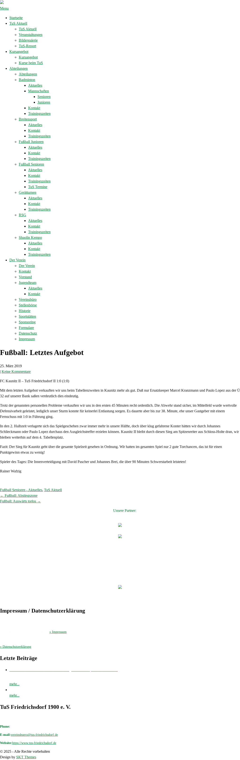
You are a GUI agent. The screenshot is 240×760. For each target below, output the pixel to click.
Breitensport (28, 119)
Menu (4, 8)
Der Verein (17, 260)
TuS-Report (27, 46)
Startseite (16, 18)
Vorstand (25, 277)
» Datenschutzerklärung (15, 646)
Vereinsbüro (28, 299)
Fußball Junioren (31, 142)
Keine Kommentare (16, 372)
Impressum (27, 339)
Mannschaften (38, 91)
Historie (24, 311)
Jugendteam (27, 283)
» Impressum (58, 632)
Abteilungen (18, 68)
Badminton (27, 80)
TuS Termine (37, 187)
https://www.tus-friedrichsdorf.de (34, 743)
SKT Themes (26, 757)
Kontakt (34, 108)
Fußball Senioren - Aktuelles (21, 490)
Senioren (44, 97)
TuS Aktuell (18, 23)
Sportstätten (27, 316)
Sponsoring (27, 322)
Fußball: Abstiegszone (19, 496)
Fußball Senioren (31, 164)
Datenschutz (28, 333)
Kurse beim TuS (31, 63)
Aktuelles (35, 85)
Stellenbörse (28, 305)
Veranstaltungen (30, 35)
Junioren (44, 102)
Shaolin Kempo (30, 237)
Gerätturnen (27, 192)
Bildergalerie (28, 40)
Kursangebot (18, 52)
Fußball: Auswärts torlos (20, 501)
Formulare (26, 328)
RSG (22, 215)
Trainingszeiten (39, 114)
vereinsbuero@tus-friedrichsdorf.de (34, 735)
